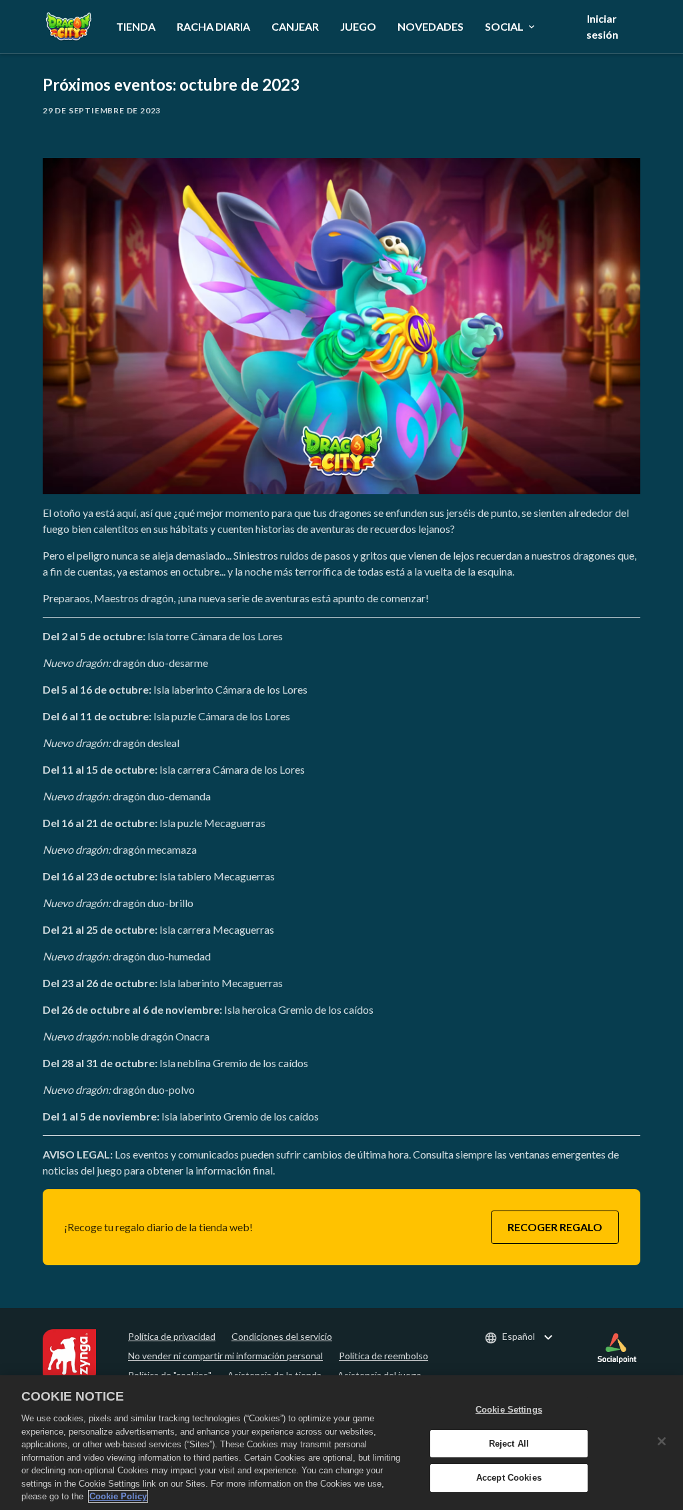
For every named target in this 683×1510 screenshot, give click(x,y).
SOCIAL (504, 26)
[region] (341, 1442)
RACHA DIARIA (213, 26)
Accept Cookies (509, 1478)
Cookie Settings (509, 1410)
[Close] (661, 1441)
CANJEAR (295, 26)
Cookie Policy (118, 1496)
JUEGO (358, 26)
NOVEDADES (431, 26)
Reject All (509, 1444)
